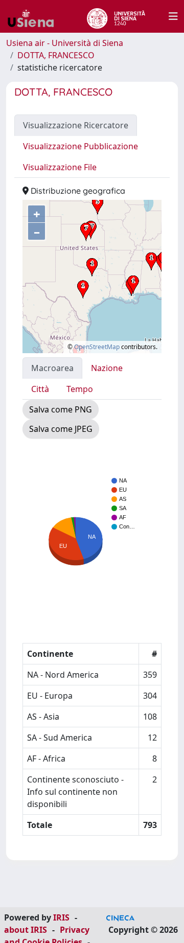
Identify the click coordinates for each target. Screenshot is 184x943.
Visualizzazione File (60, 167)
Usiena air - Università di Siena (64, 43)
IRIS (61, 917)
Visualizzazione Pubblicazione (80, 146)
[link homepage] (34, 16)
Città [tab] (40, 389)
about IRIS (25, 929)
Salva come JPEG (61, 428)
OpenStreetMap (97, 346)
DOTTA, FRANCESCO (56, 55)
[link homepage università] (116, 16)
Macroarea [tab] (52, 368)
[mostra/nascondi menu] (173, 16)
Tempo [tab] (79, 389)
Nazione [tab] (107, 368)
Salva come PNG (60, 409)
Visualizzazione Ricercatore (75, 125)
